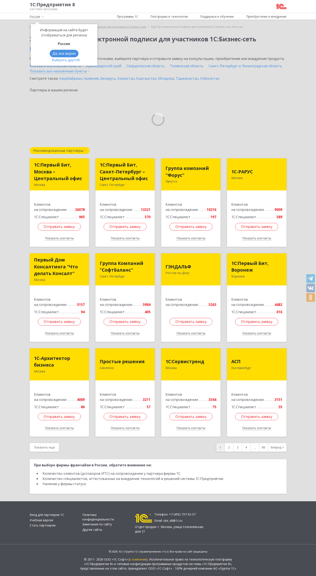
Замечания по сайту (97, 524)
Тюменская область (186, 66)
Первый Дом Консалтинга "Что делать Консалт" (56, 266)
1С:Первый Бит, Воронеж (250, 266)
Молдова (166, 78)
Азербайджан (70, 78)
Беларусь (108, 78)
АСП (236, 361)
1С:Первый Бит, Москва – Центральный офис (58, 171)
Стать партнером (42, 525)
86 (263, 447)
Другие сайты (92, 530)
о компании (137, 559)
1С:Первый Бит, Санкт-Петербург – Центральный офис (124, 171)
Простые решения (122, 361)
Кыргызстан (146, 78)
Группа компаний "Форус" (187, 171)
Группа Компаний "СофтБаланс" (121, 266)
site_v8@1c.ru (172, 520)
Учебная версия (41, 520)
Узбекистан (209, 78)
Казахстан (126, 78)
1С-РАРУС (242, 172)
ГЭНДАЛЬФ (178, 267)
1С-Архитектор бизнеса (52, 361)
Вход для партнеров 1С (47, 515)
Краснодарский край (103, 66)
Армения (91, 78)
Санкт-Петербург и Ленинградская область (245, 66)
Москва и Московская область (55, 66)
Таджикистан (187, 78)
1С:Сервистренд (185, 361)
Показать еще (44, 447)
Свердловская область (145, 66)
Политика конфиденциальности (98, 517)
